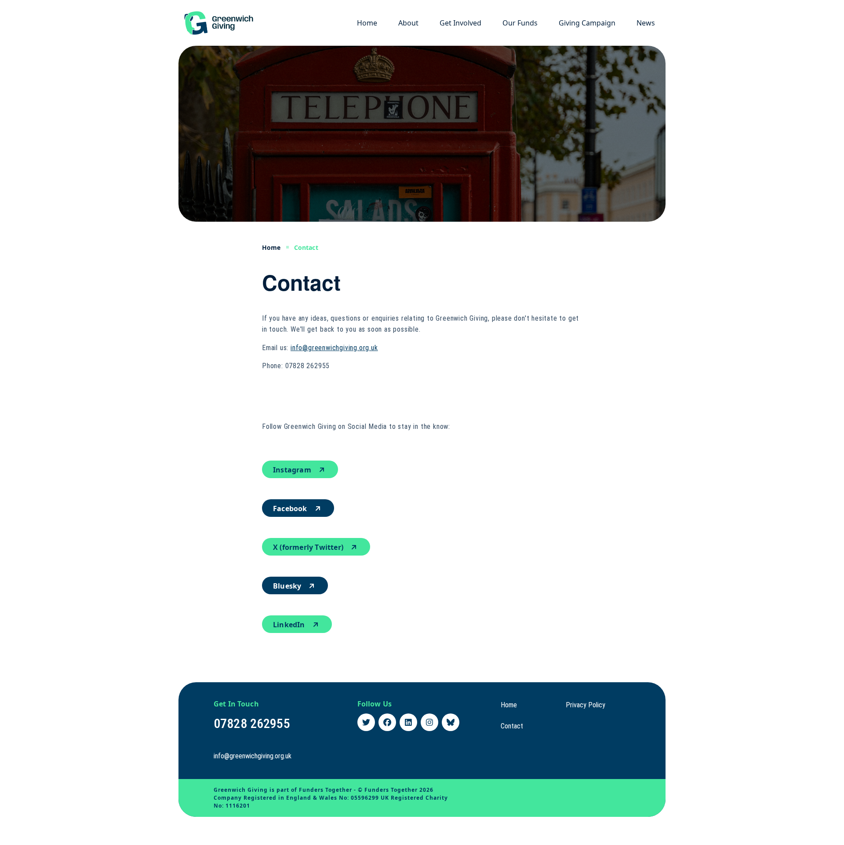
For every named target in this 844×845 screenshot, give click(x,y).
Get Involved (460, 23)
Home (367, 23)
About (408, 23)
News (646, 23)
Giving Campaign (587, 23)
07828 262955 (252, 723)
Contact (512, 726)
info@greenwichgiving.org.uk (334, 348)
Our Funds (520, 23)
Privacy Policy (585, 705)
